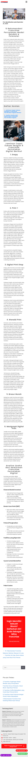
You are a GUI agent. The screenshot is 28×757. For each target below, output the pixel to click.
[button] (26, 2)
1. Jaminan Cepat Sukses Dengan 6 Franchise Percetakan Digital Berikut (12, 111)
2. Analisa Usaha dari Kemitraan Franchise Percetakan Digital (11, 116)
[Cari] (23, 667)
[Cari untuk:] (12, 667)
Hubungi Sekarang (14, 641)
